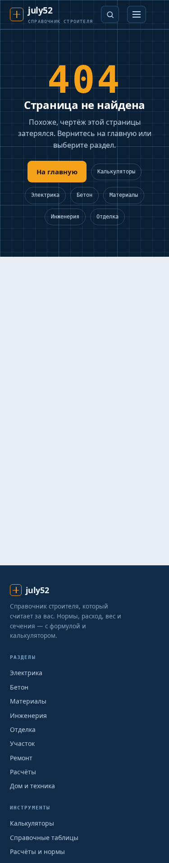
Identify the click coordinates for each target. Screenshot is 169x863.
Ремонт (21, 758)
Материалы (124, 195)
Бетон (84, 195)
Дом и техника (32, 785)
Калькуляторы (116, 171)
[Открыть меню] (136, 14)
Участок (22, 743)
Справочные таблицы (44, 837)
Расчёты (23, 772)
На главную (57, 171)
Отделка (107, 216)
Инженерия (65, 216)
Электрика (45, 195)
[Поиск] (110, 14)
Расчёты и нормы (37, 851)
